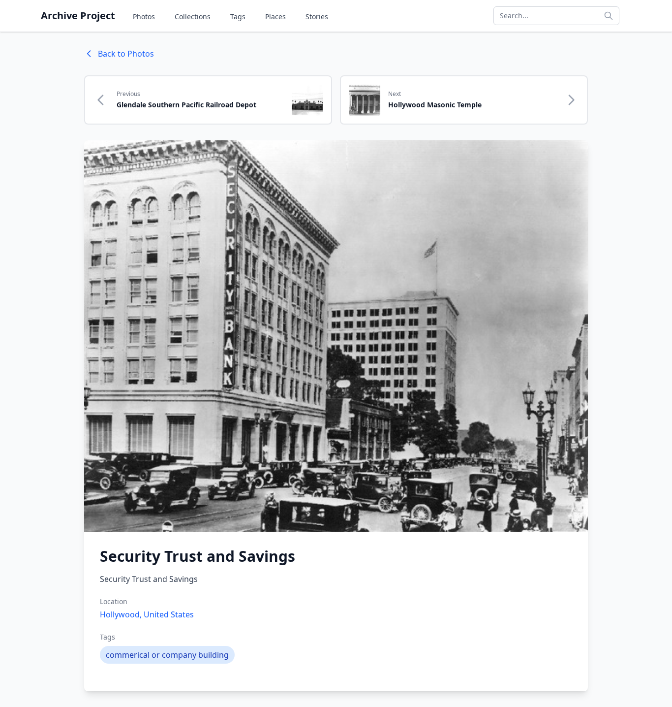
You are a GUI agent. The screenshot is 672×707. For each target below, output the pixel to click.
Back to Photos (126, 53)
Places (275, 16)
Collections (193, 16)
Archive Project (78, 15)
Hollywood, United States (147, 614)
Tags (237, 16)
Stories (316, 16)
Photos (144, 16)
